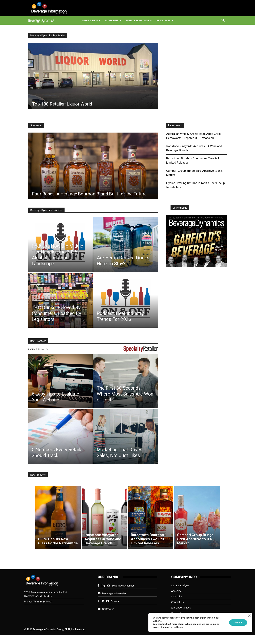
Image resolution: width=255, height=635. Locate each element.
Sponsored (36, 125)
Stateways (108, 608)
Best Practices (38, 341)
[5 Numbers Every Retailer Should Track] (60, 436)
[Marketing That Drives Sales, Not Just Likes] (125, 436)
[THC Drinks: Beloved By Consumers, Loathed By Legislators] (60, 300)
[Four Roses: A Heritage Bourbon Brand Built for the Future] (93, 166)
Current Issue (180, 207)
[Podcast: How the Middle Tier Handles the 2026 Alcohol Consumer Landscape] (60, 244)
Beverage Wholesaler (114, 593)
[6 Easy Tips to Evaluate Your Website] (60, 381)
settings (178, 627)
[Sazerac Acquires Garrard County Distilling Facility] (95, 76)
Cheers (115, 601)
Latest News (175, 125)
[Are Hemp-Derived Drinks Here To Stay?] (125, 244)
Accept (238, 622)
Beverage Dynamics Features (46, 210)
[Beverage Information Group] (52, 8)
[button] (223, 20)
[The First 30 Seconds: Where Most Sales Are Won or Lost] (125, 381)
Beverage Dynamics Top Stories (47, 35)
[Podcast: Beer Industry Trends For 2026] (125, 300)
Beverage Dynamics (123, 585)
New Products (38, 474)
